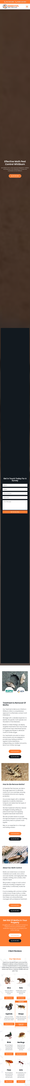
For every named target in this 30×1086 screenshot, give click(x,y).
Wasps (21, 1014)
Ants (21, 1070)
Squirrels (9, 1014)
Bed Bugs (21, 1042)
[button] (27, 6)
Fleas (9, 1070)
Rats (21, 988)
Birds (9, 1042)
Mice (9, 988)
